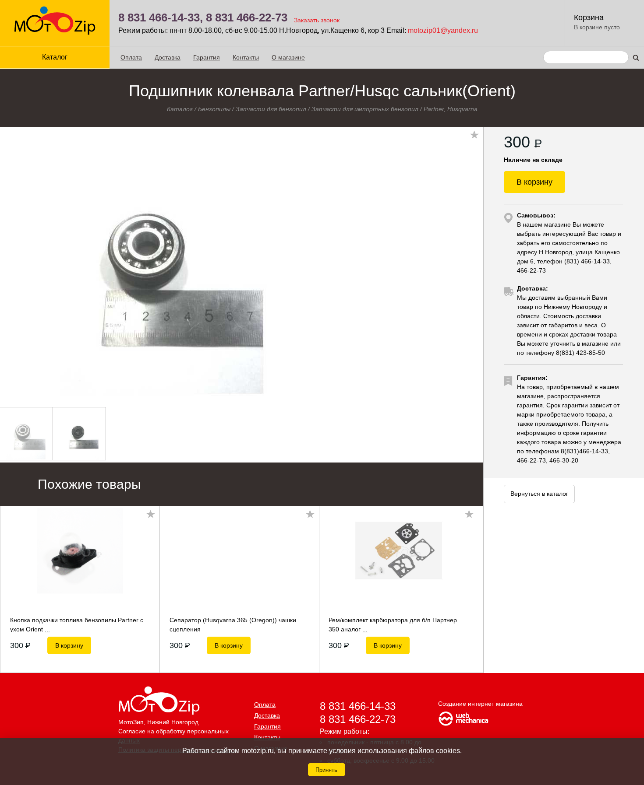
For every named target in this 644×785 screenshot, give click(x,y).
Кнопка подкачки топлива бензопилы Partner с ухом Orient (76, 624)
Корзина (589, 17)
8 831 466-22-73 (246, 17)
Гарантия (206, 57)
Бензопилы (214, 108)
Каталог (180, 108)
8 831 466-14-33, (160, 17)
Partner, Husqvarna (451, 108)
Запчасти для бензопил (271, 108)
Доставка (167, 57)
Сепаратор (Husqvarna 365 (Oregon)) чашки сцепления (233, 624)
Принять (326, 770)
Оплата (131, 57)
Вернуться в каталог (539, 493)
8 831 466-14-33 (358, 706)
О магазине (288, 57)
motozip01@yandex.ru (443, 30)
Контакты (246, 57)
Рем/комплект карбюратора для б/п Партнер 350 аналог (393, 624)
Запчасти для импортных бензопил (364, 108)
